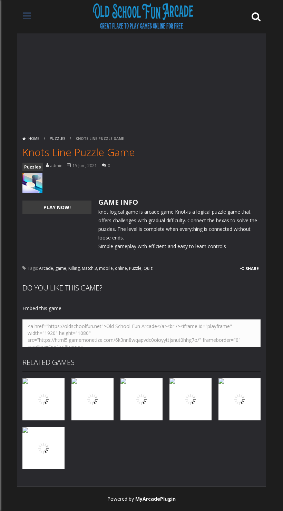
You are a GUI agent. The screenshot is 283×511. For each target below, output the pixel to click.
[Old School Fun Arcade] (143, 16)
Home (33, 138)
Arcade (46, 268)
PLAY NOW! (57, 207)
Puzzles (57, 138)
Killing (74, 268)
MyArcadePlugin (155, 498)
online (121, 268)
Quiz (148, 268)
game (60, 268)
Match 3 (89, 268)
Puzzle (135, 268)
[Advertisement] (141, 81)
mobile (106, 268)
